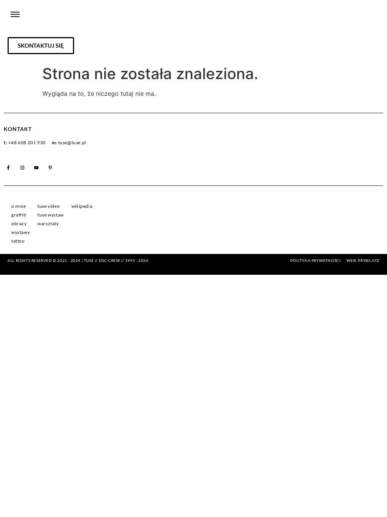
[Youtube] (36, 167)
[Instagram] (22, 167)
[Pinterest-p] (50, 167)
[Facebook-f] (8, 167)
